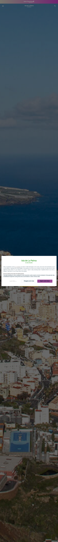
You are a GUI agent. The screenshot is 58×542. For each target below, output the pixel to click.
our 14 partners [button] (17, 266)
